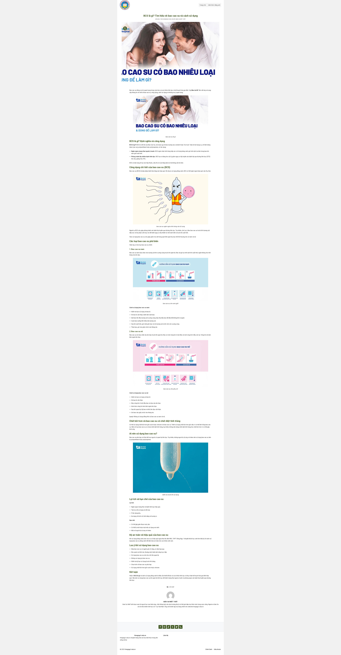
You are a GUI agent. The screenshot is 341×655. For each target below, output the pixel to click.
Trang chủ (203, 5)
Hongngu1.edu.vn (130, 649)
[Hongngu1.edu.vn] (129, 5)
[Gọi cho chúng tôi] (180, 627)
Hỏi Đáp (171, 587)
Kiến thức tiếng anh (214, 5)
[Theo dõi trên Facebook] (160, 627)
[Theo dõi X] (172, 627)
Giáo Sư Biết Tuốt (181, 19)
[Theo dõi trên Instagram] (164, 627)
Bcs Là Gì (195, 90)
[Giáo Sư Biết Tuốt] (170, 595)
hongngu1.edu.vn (168, 19)
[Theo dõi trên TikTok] (168, 627)
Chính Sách (208, 649)
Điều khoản (217, 649)
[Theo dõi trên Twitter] (176, 627)
